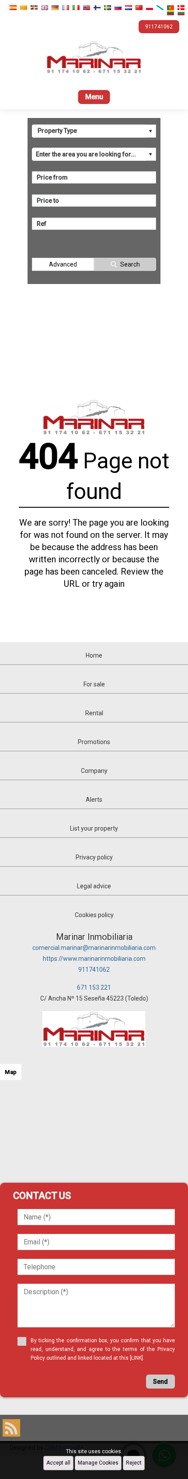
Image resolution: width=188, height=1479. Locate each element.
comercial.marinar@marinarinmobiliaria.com (94, 947)
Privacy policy (94, 857)
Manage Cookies (98, 1463)
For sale (94, 684)
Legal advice (94, 886)
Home (94, 655)
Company (94, 770)
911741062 (94, 969)
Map (11, 1072)
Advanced (63, 264)
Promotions (94, 741)
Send (160, 1381)
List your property (94, 828)
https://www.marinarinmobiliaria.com (94, 958)
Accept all (58, 1463)
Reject (134, 1463)
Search (130, 264)
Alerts (94, 799)
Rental (94, 713)
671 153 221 (94, 987)
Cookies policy (94, 914)
